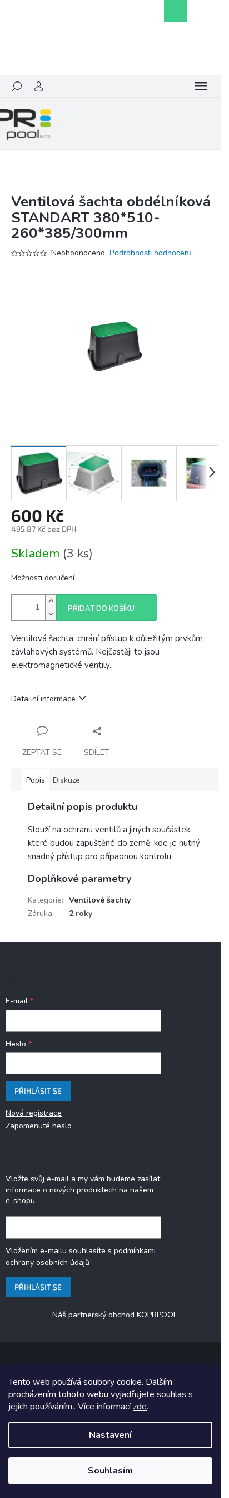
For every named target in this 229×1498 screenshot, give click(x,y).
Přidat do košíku (101, 609)
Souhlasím (110, 1471)
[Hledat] (17, 86)
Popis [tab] (35, 780)
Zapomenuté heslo (39, 1126)
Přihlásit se (38, 1090)
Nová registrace (34, 1113)
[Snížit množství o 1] (50, 614)
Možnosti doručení (42, 578)
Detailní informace (43, 699)
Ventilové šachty (100, 900)
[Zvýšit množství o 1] (50, 601)
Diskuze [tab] (66, 780)
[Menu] (201, 86)
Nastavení (110, 1435)
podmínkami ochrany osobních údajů (81, 1256)
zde (140, 1406)
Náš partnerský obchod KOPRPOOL (114, 1315)
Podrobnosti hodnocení (150, 252)
